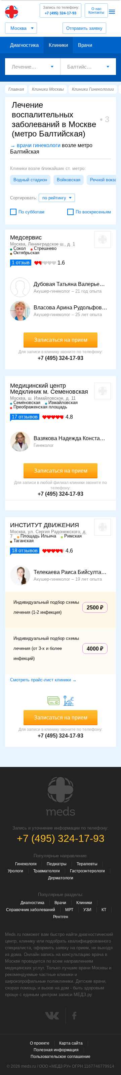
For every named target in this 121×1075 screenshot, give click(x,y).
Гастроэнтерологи (87, 871)
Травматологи (46, 871)
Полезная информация (56, 1050)
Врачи (85, 45)
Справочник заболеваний (30, 909)
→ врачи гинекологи (35, 145)
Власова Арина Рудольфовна (71, 307)
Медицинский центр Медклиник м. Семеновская (49, 388)
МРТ (69, 909)
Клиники (58, 45)
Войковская (68, 179)
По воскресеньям (93, 211)
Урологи (15, 871)
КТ (104, 909)
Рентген (60, 916)
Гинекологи (26, 864)
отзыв (21, 262)
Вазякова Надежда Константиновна (71, 438)
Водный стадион (30, 179)
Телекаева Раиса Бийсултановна (71, 572)
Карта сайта (71, 1043)
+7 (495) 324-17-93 (61, 10)
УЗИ (87, 909)
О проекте (39, 1043)
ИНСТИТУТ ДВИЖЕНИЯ (44, 525)
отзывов (25, 416)
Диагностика (24, 45)
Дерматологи (60, 878)
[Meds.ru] (60, 796)
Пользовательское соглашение (60, 1056)
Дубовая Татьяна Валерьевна (71, 284)
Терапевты (87, 864)
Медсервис (26, 237)
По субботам (31, 211)
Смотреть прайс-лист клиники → (43, 679)
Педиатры (57, 864)
